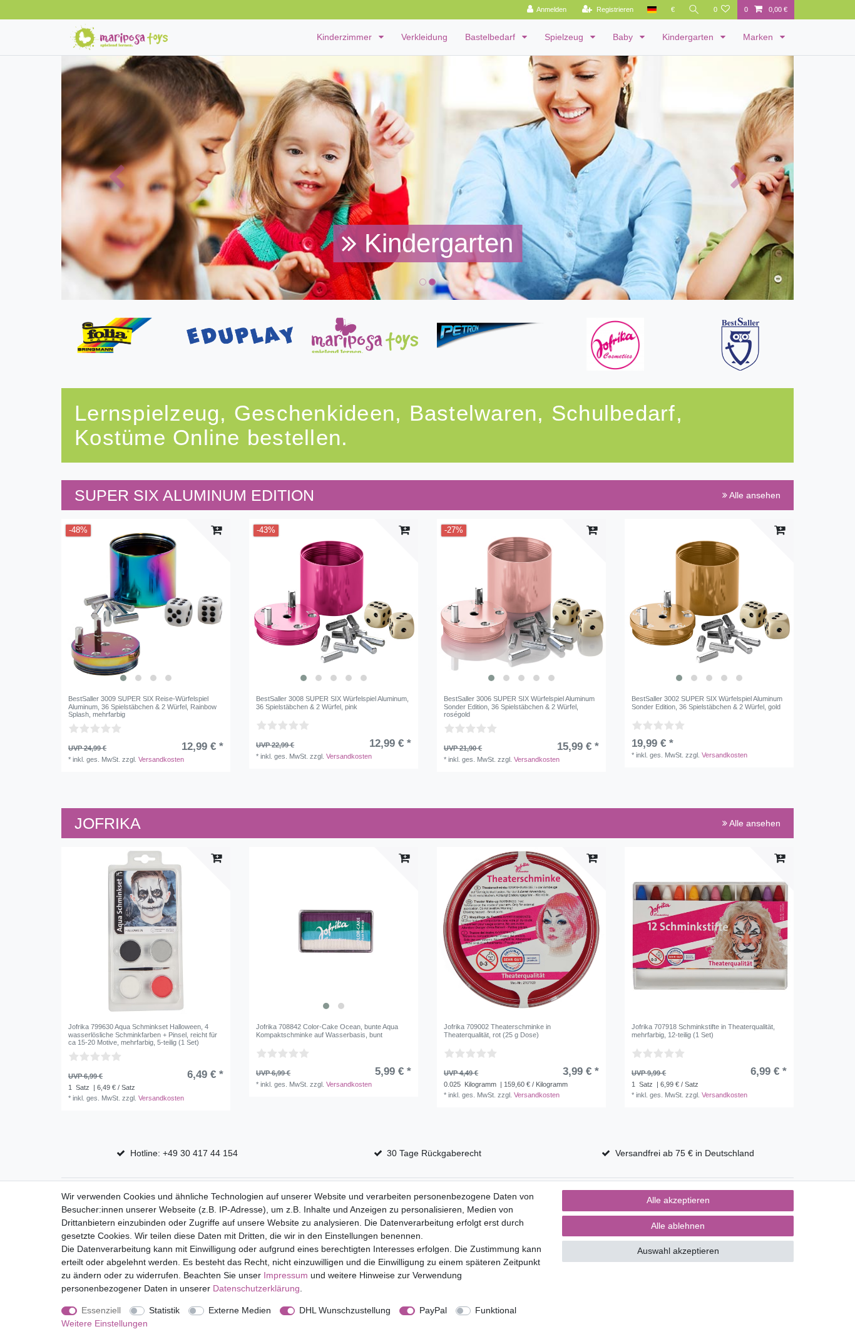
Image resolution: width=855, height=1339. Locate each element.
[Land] (651, 9)
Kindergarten (689, 37)
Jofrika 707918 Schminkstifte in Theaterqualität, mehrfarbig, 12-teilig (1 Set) (703, 1030)
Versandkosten (161, 759)
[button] (116, 178)
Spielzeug (565, 37)
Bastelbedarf (491, 37)
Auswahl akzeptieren (678, 1251)
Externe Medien (239, 1310)
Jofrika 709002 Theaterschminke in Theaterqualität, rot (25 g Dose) (497, 1030)
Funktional (495, 1310)
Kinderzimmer (345, 37)
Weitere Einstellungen (104, 1323)
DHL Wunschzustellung (345, 1310)
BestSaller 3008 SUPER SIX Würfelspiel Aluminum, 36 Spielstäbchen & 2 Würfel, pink (332, 702)
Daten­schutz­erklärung (256, 1288)
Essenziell (101, 1310)
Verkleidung (424, 37)
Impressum (286, 1275)
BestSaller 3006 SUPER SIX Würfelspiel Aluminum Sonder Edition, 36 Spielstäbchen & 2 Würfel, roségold (519, 706)
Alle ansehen (754, 495)
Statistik (164, 1310)
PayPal (433, 1310)
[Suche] (694, 9)
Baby (624, 37)
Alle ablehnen (678, 1226)
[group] (145, 603)
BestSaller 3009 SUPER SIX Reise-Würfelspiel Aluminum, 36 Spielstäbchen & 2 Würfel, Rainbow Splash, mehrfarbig (142, 706)
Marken (759, 37)
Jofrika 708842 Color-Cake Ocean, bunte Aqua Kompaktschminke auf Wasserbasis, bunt (327, 1030)
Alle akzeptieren (678, 1200)
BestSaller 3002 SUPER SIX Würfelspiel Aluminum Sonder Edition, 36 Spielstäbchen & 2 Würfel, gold (707, 702)
